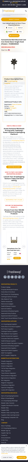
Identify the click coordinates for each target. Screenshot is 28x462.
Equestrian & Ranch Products (9, 316)
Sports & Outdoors (6, 308)
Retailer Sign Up (5, 430)
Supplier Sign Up (6, 433)
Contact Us (4, 435)
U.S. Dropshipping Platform (9, 428)
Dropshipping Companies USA (9, 417)
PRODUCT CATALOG (14, 19)
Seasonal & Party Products (8, 313)
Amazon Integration (6, 366)
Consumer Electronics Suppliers (10, 338)
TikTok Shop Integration (8, 368)
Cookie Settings (7, 457)
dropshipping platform (18, 140)
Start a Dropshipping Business (9, 396)
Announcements (5, 438)
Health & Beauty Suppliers (8, 341)
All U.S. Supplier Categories (8, 355)
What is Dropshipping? (7, 398)
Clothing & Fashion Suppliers (9, 331)
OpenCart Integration (7, 387)
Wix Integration (5, 380)
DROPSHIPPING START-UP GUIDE (14, 199)
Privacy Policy (4, 453)
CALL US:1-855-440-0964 (8, 5)
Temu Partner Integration (8, 373)
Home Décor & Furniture (8, 292)
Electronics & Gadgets (7, 304)
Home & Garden (16, 104)
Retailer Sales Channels (7, 403)
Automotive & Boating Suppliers (10, 346)
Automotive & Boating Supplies (10, 311)
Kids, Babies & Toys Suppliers (9, 334)
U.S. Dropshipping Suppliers (9, 324)
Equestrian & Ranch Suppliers (9, 350)
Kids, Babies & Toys (6, 299)
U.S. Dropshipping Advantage (9, 400)
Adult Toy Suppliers (6, 353)
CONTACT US (18, 5)
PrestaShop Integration (7, 385)
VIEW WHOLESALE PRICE (8, 47)
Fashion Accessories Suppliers (9, 336)
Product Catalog (5, 287)
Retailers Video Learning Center (10, 412)
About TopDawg (5, 426)
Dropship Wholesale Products (9, 289)
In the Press (4, 440)
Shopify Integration (6, 361)
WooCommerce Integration (9, 375)
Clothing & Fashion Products (9, 297)
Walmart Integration (7, 363)
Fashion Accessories (6, 301)
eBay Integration (6, 371)
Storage (11, 106)
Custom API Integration (7, 390)
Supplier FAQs (5, 410)
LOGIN (24, 5)
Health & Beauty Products (8, 306)
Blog (2, 420)
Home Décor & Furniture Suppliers (11, 326)
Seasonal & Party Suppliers (8, 348)
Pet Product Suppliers (7, 329)
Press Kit (3, 442)
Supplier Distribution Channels (10, 405)
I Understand (22, 457)
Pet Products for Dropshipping (10, 294)
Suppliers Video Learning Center (10, 415)
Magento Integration (7, 383)
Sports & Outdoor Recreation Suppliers (12, 343)
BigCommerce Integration (8, 378)
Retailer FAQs (5, 408)
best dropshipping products (10, 218)
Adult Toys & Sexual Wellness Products (12, 318)
